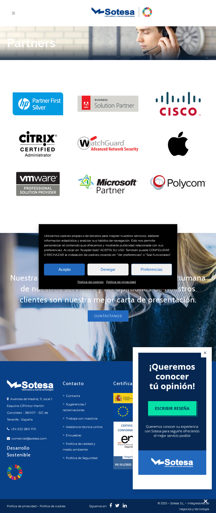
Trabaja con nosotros (81, 418)
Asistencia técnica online (84, 427)
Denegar (108, 269)
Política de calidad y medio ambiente (79, 446)
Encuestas (73, 435)
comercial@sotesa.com (29, 438)
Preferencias (152, 269)
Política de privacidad (121, 281)
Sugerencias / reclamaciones (74, 407)
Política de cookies (90, 281)
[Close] (205, 352)
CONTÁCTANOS (108, 316)
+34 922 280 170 (23, 429)
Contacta (73, 396)
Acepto (64, 269)
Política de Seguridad (81, 458)
